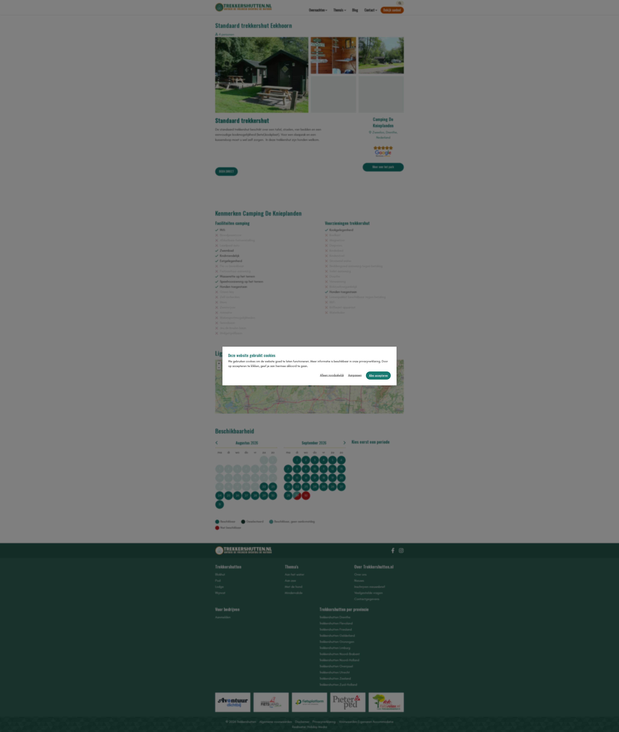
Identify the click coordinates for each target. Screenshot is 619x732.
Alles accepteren (378, 375)
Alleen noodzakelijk (332, 375)
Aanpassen (355, 375)
